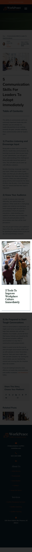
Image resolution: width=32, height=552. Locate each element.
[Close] (29, 242)
